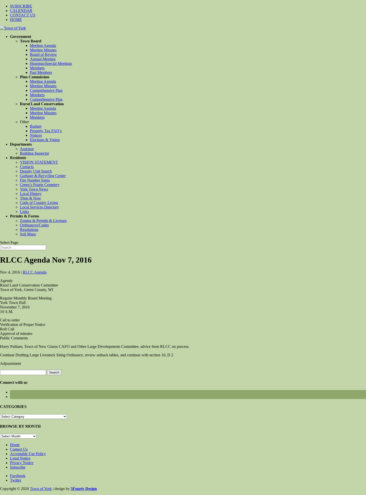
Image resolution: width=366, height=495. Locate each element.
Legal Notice (20, 458)
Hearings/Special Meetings (51, 63)
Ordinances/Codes (34, 225)
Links (24, 211)
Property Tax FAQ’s (46, 131)
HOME (16, 19)
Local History (31, 194)
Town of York (41, 489)
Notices (36, 135)
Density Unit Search (36, 171)
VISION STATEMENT (39, 162)
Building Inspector (34, 153)
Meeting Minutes (43, 50)
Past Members (41, 72)
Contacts (27, 167)
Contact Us (19, 449)
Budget (35, 126)
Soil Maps (28, 234)
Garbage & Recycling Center (43, 176)
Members (37, 68)
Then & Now (30, 198)
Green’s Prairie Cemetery (40, 185)
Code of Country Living (39, 202)
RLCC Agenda (35, 272)
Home (15, 445)
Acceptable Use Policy (28, 454)
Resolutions (29, 229)
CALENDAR (21, 10)
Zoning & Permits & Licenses (43, 220)
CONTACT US (22, 15)
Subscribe (17, 467)
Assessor (27, 149)
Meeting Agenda (43, 45)
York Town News (34, 189)
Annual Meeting (43, 59)
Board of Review (43, 54)
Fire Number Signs (35, 180)
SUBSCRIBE (21, 6)
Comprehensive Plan (46, 90)
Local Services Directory (39, 207)
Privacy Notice (21, 463)
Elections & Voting (45, 140)
